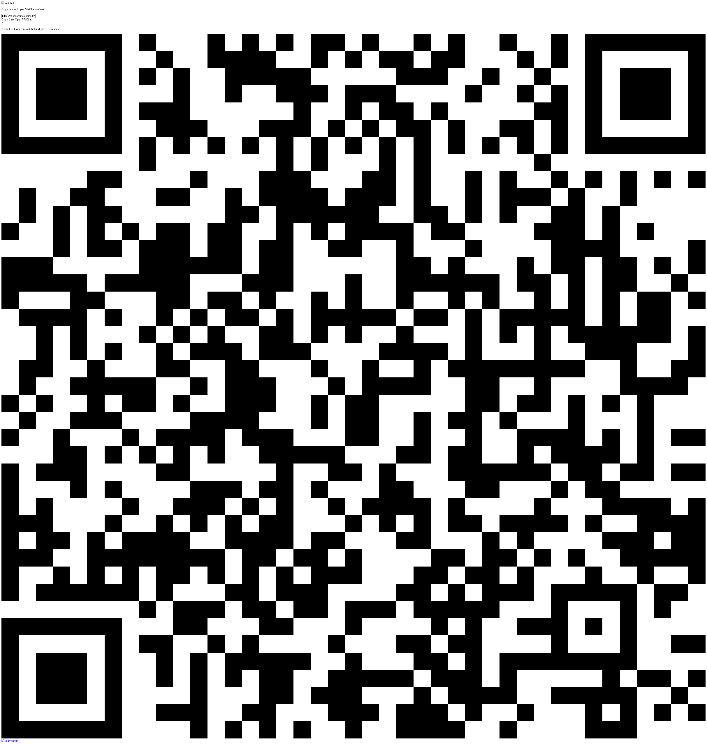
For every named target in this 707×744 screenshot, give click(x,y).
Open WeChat (23, 19)
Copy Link (7, 19)
